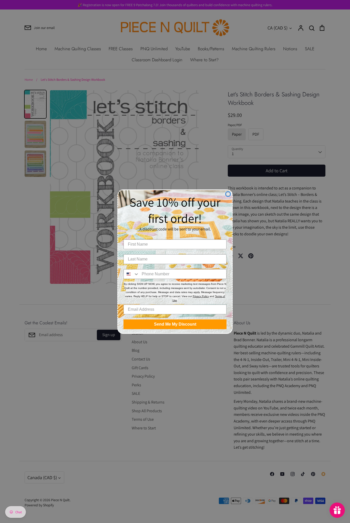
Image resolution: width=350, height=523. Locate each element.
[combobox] (131, 274)
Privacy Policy (201, 296)
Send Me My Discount (175, 324)
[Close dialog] (228, 194)
